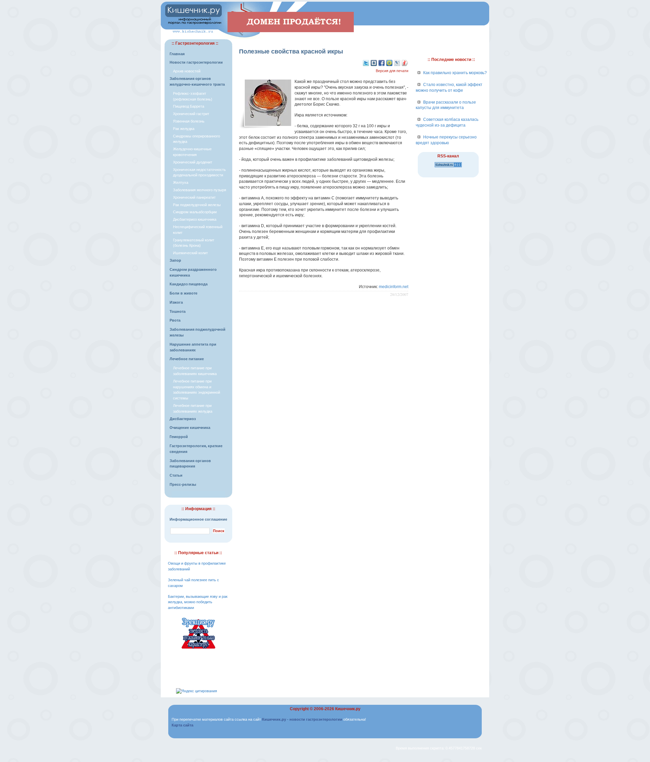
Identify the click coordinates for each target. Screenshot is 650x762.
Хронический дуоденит (192, 162)
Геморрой (179, 437)
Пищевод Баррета (188, 106)
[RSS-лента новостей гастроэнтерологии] (448, 167)
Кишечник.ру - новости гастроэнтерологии (302, 719)
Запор (175, 260)
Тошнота (178, 311)
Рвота (175, 320)
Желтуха (180, 182)
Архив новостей (186, 71)
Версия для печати (392, 71)
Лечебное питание (187, 359)
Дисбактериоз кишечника (194, 219)
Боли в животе (183, 293)
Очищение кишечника (190, 428)
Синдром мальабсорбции (195, 212)
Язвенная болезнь (188, 121)
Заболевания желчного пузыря (199, 190)
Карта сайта (182, 725)
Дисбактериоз (183, 419)
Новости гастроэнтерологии (196, 62)
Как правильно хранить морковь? (455, 72)
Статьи (176, 475)
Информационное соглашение (198, 519)
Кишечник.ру (348, 708)
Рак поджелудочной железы (197, 205)
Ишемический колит (190, 253)
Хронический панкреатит (194, 197)
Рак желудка (183, 129)
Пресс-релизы (183, 484)
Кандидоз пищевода (189, 284)
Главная (177, 54)
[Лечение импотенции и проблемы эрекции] (198, 650)
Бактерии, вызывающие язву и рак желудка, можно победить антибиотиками (198, 602)
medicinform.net (393, 286)
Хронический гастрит (191, 114)
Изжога (176, 302)
